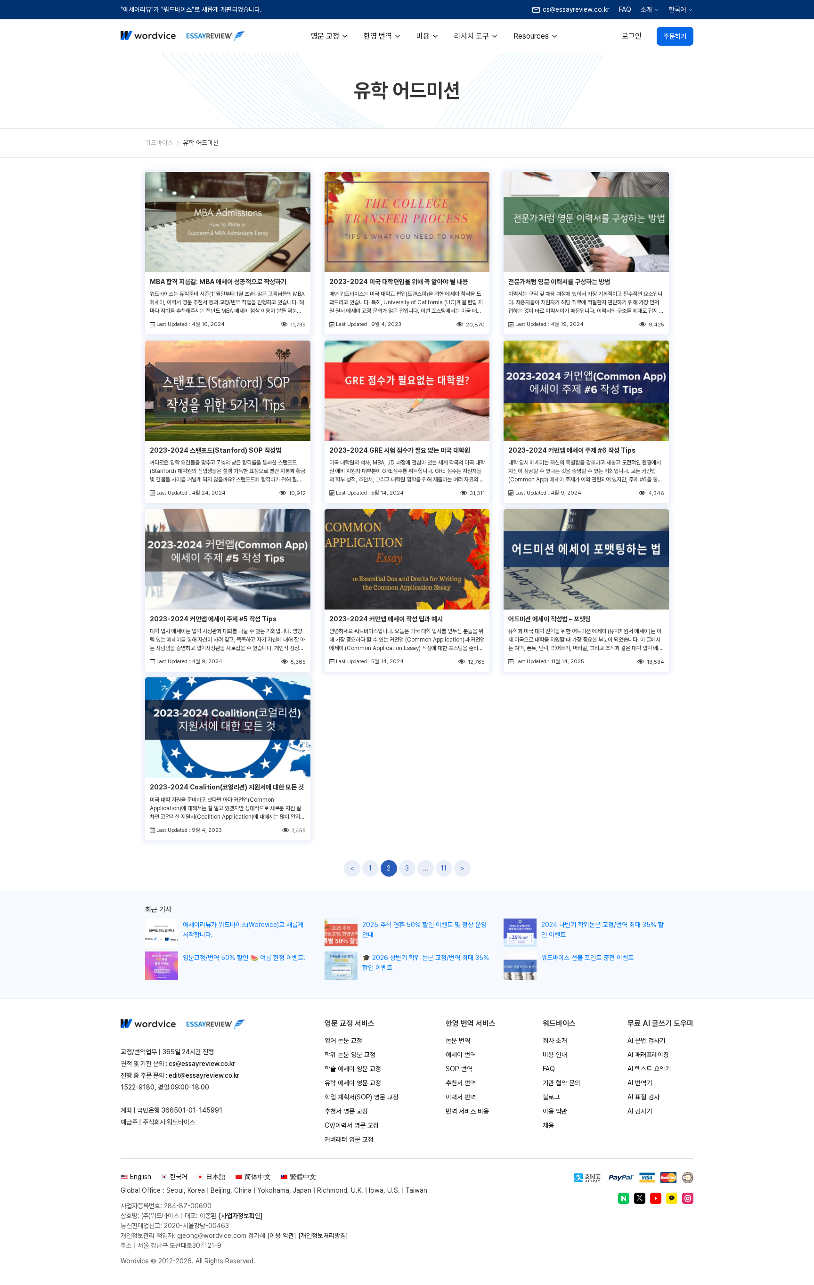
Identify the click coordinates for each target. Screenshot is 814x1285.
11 (444, 868)
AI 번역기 (639, 1083)
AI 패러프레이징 (648, 1054)
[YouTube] (655, 1198)
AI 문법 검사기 (646, 1040)
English (140, 1176)
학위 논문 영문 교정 (350, 1054)
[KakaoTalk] (671, 1198)
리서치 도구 (471, 36)
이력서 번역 (461, 1097)
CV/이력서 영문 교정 (352, 1125)
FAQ (625, 9)
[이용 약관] (281, 1235)
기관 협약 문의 (561, 1083)
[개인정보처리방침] (323, 1235)
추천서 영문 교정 (346, 1111)
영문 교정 (325, 36)
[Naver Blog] (623, 1198)
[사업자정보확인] (241, 1216)
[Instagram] (687, 1198)
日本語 (216, 1176)
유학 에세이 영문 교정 (353, 1083)
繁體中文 (303, 1176)
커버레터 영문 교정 (349, 1139)
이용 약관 (555, 1111)
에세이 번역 (461, 1054)
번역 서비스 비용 (467, 1111)
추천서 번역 (461, 1083)
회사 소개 (555, 1040)
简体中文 (257, 1176)
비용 (423, 36)
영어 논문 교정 (343, 1040)
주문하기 (675, 36)
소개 (646, 9)
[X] (639, 1198)
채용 (548, 1125)
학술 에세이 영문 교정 (353, 1069)
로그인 (632, 36)
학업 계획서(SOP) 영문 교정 (362, 1097)
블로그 (551, 1097)
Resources (531, 36)
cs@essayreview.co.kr (202, 1063)
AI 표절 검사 (643, 1097)
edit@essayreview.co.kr (204, 1075)
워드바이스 (159, 142)
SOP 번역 (459, 1069)
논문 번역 (458, 1040)
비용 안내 (555, 1054)
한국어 (677, 9)
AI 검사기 (639, 1111)
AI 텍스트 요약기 (649, 1069)
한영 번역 (378, 36)
